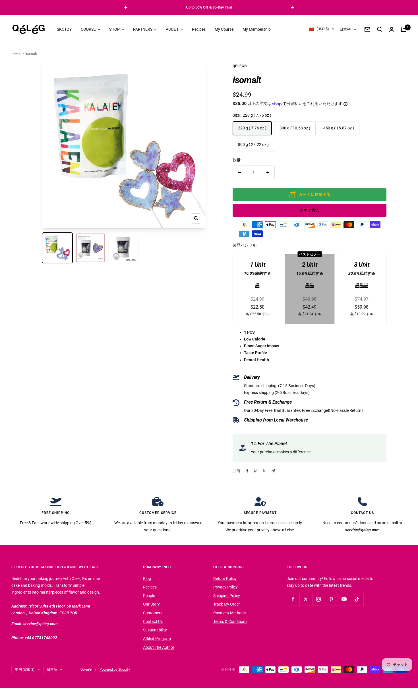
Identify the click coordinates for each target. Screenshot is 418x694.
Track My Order (226, 604)
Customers (152, 613)
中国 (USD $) (24, 670)
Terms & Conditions (230, 621)
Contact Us (153, 621)
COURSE (89, 29)
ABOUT (172, 29)
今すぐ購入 (310, 210)
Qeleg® (240, 66)
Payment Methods (229, 613)
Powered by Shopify (115, 670)
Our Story (151, 604)
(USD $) (322, 29)
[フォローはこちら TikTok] (357, 599)
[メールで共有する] (273, 471)
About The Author (158, 647)
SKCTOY (64, 29)
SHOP (115, 29)
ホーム (16, 54)
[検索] (379, 29)
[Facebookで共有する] (247, 471)
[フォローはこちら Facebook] (293, 599)
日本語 (345, 29)
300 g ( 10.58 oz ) (295, 128)
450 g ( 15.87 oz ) (338, 128)
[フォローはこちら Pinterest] (331, 599)
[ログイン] (391, 29)
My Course (224, 29)
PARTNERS (143, 29)
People (149, 595)
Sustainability (155, 630)
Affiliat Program (157, 638)
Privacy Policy (225, 587)
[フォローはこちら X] (305, 599)
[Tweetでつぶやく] (264, 471)
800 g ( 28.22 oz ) (253, 144)
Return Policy (225, 578)
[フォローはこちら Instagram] (318, 599)
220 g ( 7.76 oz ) (252, 128)
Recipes (199, 29)
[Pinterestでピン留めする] (255, 471)
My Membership (257, 29)
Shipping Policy (226, 595)
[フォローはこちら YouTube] (344, 599)
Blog (147, 578)
